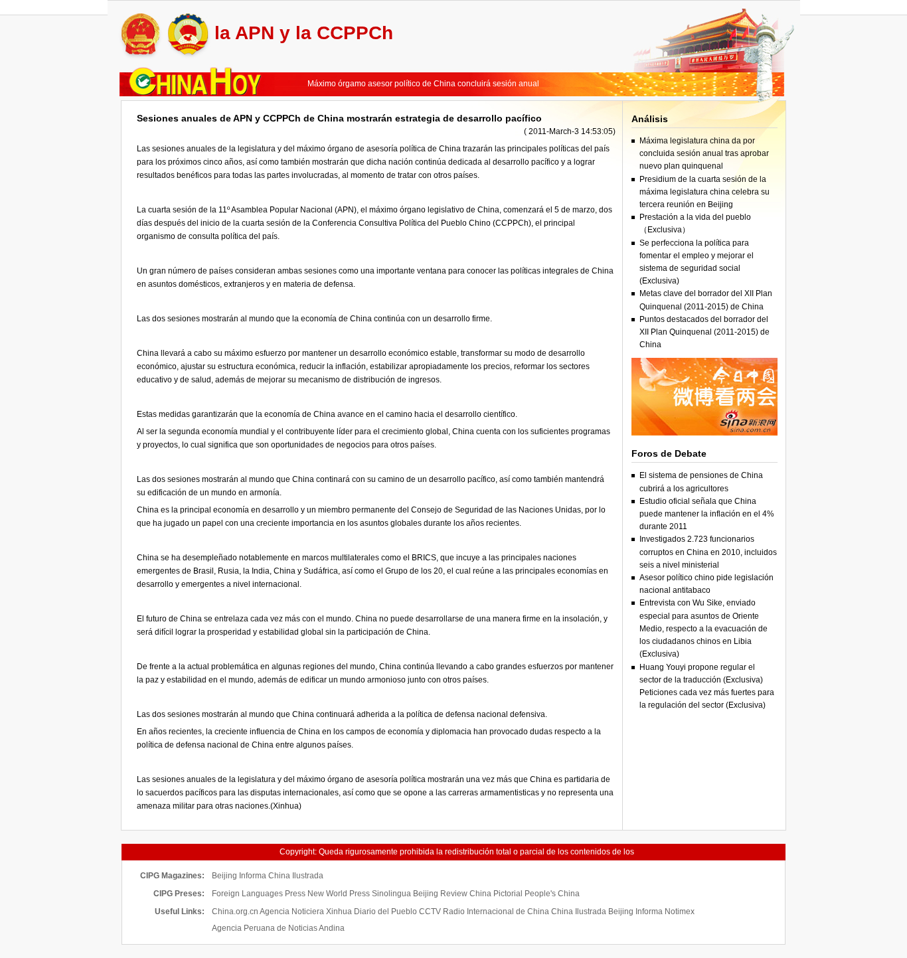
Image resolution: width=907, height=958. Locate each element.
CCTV (430, 911)
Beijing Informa (239, 875)
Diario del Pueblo (385, 911)
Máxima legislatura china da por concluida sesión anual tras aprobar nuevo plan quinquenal (704, 153)
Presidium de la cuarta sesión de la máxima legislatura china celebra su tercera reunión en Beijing (704, 192)
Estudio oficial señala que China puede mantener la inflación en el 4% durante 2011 (706, 514)
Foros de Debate (668, 453)
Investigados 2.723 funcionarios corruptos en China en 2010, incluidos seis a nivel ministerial (708, 551)
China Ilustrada (295, 875)
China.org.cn (235, 911)
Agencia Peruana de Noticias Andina (278, 928)
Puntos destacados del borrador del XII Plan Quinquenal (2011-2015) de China (704, 332)
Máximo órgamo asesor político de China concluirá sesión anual (423, 83)
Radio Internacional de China (496, 911)
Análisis (649, 119)
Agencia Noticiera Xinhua (306, 911)
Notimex (680, 911)
